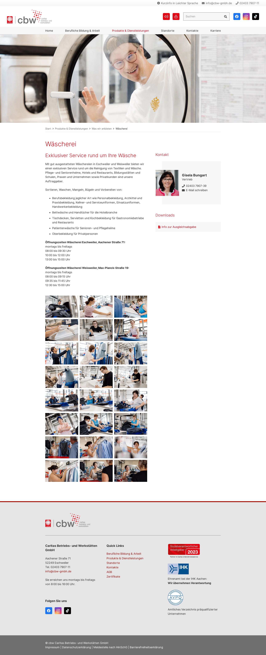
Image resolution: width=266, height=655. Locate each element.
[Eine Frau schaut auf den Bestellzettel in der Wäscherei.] (130, 447)
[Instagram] (246, 16)
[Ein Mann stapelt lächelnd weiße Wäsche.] (96, 330)
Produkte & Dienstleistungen (125, 558)
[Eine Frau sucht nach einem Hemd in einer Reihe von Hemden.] (61, 471)
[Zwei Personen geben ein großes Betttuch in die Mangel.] (96, 307)
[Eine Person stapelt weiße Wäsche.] (61, 330)
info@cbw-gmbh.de (58, 571)
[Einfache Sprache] (176, 16)
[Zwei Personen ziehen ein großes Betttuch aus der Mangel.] (130, 307)
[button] (102, 30)
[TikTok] (255, 16)
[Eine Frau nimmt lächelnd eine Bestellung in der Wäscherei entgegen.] (96, 471)
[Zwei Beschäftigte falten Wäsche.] (61, 400)
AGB (109, 572)
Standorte (113, 563)
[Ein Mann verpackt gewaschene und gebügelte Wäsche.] (96, 377)
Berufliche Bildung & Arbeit (124, 553)
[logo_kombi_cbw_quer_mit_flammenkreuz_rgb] (29, 17)
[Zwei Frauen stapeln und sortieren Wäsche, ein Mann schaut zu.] (96, 424)
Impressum (52, 647)
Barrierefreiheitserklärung (146, 647)
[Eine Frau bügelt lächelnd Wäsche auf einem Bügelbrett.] (130, 330)
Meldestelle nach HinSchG (110, 647)
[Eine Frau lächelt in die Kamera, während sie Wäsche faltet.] (130, 400)
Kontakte (112, 567)
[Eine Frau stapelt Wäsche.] (130, 424)
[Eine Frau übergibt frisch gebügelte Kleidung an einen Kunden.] (61, 447)
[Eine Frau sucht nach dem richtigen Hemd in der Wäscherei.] (96, 447)
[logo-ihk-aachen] (194, 569)
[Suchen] (225, 16)
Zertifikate (113, 576)
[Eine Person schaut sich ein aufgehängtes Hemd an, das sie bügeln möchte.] (130, 353)
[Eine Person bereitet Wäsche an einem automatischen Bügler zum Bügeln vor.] (61, 353)
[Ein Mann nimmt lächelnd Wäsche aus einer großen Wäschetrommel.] (61, 307)
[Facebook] (236, 16)
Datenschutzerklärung (76, 647)
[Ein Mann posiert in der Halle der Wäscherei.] (61, 424)
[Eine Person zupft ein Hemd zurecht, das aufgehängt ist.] (96, 353)
